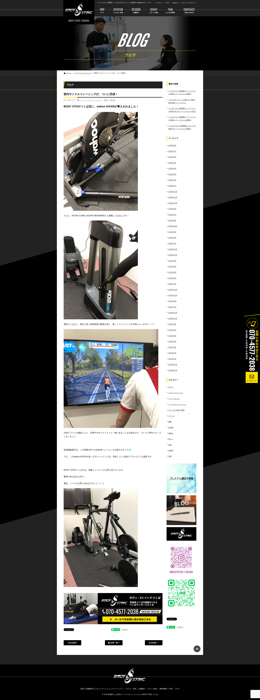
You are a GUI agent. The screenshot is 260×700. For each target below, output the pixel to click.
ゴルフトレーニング (175, 393)
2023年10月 (172, 226)
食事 (170, 456)
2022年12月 (172, 249)
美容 (170, 445)
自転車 (112, 100)
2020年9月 (172, 324)
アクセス (159, 3)
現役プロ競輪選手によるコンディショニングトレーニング (102, 10)
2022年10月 (172, 255)
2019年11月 (172, 370)
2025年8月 (172, 209)
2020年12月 (172, 313)
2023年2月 (172, 238)
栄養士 (170, 433)
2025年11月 (172, 197)
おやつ (170, 387)
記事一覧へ (114, 642)
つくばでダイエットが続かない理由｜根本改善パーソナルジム (182, 101)
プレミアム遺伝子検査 (176, 410)
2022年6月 (172, 261)
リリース (171, 416)
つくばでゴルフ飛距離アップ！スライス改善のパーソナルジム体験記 (182, 92)
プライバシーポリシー (188, 3)
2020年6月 (172, 330)
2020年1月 (172, 359)
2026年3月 (172, 174)
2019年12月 (172, 364)
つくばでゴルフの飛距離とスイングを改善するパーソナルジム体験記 (182, 127)
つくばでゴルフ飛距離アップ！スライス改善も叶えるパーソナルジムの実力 (182, 109)
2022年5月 (172, 266)
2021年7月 (172, 307)
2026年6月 (172, 157)
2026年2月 (172, 180)
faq (169, 10)
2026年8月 (172, 145)
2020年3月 (172, 347)
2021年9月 (172, 301)
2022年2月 (172, 278)
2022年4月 (172, 272)
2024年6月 (172, 220)
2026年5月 (172, 163)
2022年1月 (172, 284)
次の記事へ (153, 642)
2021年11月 (172, 295)
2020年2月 (172, 353)
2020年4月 (172, 341)
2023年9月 (172, 232)
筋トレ (170, 439)
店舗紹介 (136, 10)
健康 (106, 100)
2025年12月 (172, 192)
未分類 (170, 427)
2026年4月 (172, 168)
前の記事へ (72, 642)
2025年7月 (172, 215)
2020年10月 (172, 318)
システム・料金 (118, 10)
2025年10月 (172, 203)
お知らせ (175, 3)
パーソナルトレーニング (83, 73)
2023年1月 (172, 243)
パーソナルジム (174, 399)
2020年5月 (172, 336)
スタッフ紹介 (152, 10)
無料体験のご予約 (187, 10)
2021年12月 (172, 290)
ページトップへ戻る (197, 648)
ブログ (167, 3)
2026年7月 (172, 151)
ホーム (68, 73)
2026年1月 (172, 186)
